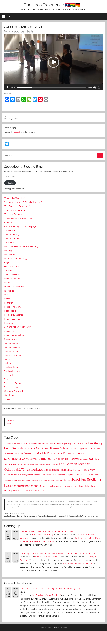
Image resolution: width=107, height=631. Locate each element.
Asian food (48, 443)
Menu (8, 16)
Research (8, 323)
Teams (7, 359)
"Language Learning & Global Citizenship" (23, 202)
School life (9, 331)
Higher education (12, 279)
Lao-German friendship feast (49, 464)
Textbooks (8, 363)
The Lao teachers (12, 371)
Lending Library (76, 470)
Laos (6, 295)
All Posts (8, 222)
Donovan (55, 627)
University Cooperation (14, 391)
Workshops (9, 399)
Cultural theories (11, 238)
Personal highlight (12, 307)
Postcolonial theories (13, 315)
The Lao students (12, 367)
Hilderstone (75, 459)
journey (93, 458)
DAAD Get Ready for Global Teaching (21, 246)
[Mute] (94, 87)
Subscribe (10, 183)
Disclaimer (10, 421)
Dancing (8, 250)
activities (25, 443)
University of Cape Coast (45, 557)
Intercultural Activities (14, 287)
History (7, 283)
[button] (53, 62)
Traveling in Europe (13, 383)
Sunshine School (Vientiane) (45, 480)
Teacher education (12, 343)
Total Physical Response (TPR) (53, 486)
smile (22, 480)
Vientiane (70, 486)
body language (76, 448)
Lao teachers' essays (56, 469)
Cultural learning (11, 234)
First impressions (12, 266)
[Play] (7, 87)
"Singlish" (16, 444)
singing (15, 480)
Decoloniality (10, 254)
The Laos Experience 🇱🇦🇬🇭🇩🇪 (52, 4)
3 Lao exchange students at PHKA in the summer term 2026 (47, 531)
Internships (9, 291)
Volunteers (9, 395)
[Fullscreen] (99, 87)
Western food (38, 491)
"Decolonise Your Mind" (14, 198)
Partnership (9, 303)
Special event (10, 339)
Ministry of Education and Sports (60, 475)
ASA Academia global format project (21, 226)
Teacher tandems (12, 351)
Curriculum (9, 242)
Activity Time (37, 444)
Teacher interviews (12, 347)
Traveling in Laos (11, 387)
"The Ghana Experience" (15, 210)
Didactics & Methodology (15, 259)
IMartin (30, 31)
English (7, 262)
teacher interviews (63, 480)
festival (38, 459)
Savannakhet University (42, 535)
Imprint (9, 424)
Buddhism (87, 448)
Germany (8, 271)
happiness (62, 458)
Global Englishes (12, 275)
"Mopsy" (7, 444)
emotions (17, 453)
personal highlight (83, 474)
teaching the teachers (26, 485)
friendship (49, 458)
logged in (17, 132)
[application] (53, 62)
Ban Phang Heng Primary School (70, 443)
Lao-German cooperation (29, 464)
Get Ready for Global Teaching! (77, 563)
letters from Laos (33, 475)
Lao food (31, 469)
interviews (84, 459)
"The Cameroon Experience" (17, 206)
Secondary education (14, 335)
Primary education (12, 319)
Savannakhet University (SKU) (17, 327)
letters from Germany (20, 475)
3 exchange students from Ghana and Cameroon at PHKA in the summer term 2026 (57, 553)
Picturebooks (10, 311)
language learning (12, 464)
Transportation (10, 375)
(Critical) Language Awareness (18, 218)
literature (44, 475)
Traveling (8, 379)
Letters (7, 299)
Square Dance (30, 480)
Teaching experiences (14, 355)
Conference (9, 230)
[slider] (51, 87)
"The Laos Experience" (14, 214)
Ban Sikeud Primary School (52, 448)
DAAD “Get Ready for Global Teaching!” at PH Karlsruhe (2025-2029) (50, 588)
